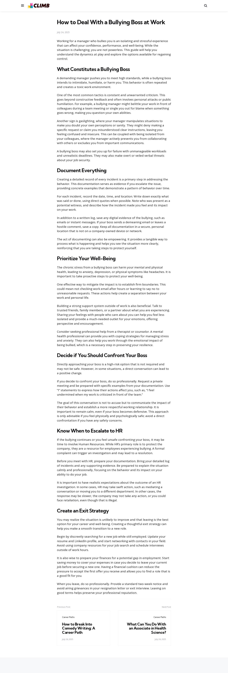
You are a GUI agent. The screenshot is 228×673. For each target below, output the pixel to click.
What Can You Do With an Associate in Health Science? (146, 628)
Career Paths (68, 617)
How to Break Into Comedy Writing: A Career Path (78, 628)
